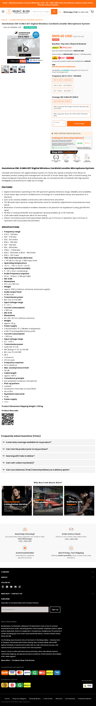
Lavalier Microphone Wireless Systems (26, 20)
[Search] (54, 11)
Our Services (70, 699)
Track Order (48, 699)
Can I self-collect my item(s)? (20, 463)
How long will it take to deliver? (20, 456)
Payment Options (84, 699)
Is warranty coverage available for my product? (28, 442)
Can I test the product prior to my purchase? (27, 449)
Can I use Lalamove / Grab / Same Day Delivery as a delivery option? (38, 470)
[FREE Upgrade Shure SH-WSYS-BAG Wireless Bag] (71, 118)
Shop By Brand (34, 699)
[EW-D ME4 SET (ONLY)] (62, 103)
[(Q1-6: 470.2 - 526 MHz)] (63, 82)
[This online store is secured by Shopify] (89, 687)
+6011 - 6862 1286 (24, 541)
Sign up (55, 609)
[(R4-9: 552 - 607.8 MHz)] (63, 88)
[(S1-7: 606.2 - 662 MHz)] (62, 93)
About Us (59, 699)
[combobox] (41, 11)
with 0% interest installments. (64, 66)
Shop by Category (19, 699)
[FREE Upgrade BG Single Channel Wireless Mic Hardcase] (71, 111)
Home (4, 20)
